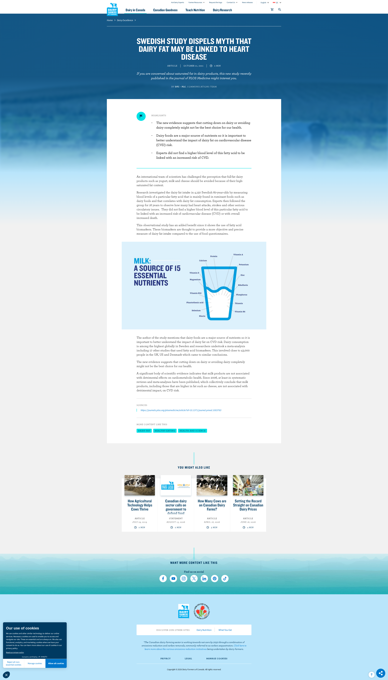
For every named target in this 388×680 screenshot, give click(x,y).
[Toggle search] (280, 10)
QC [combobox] (277, 2)
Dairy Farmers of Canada (112, 9)
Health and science (193, 431)
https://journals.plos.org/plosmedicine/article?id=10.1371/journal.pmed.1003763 (181, 410)
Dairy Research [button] (222, 10)
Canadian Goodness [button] (165, 10)
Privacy (166, 658)
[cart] (272, 10)
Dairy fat (144, 431)
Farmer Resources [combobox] (195, 2)
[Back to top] (372, 675)
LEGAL (188, 658)
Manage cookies (216, 658)
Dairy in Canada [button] (135, 10)
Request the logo (215, 2)
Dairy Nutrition (204, 629)
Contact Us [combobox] (231, 2)
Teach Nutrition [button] (195, 10)
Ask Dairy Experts (177, 2)
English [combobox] (263, 2)
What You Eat (225, 629)
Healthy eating (165, 431)
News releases (247, 2)
